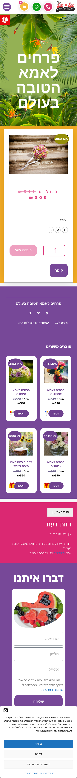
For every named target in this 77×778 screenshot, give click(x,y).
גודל (63, 220)
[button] (5, 20)
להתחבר (59, 553)
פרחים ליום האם (28, 323)
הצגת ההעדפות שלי (38, 764)
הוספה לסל (23, 250)
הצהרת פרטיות (47, 773)
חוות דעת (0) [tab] (60, 512)
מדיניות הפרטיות (52, 690)
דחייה (38, 754)
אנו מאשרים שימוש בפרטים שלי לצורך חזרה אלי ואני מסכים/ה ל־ (40, 685)
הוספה (56, 413)
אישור (38, 744)
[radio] (65, 230)
